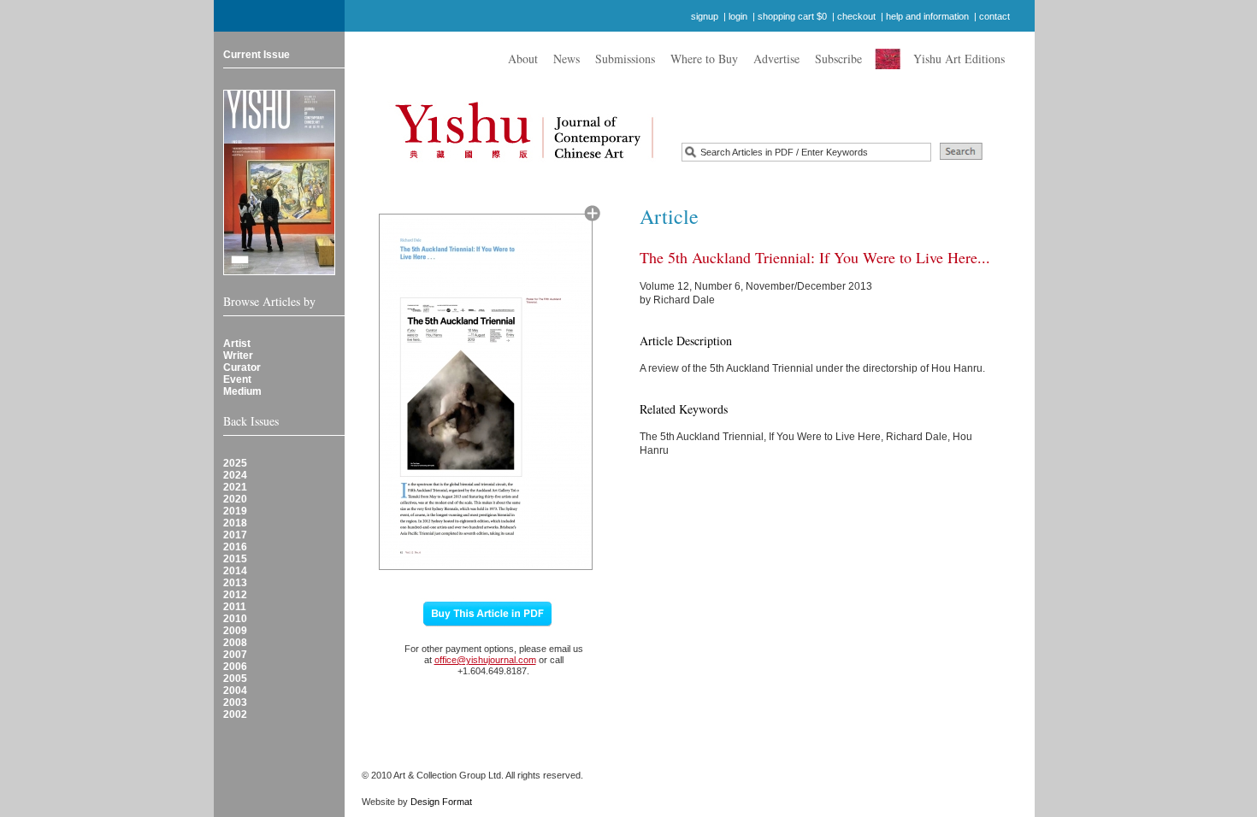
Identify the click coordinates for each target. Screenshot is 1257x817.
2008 (235, 643)
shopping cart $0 (792, 16)
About (523, 58)
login (738, 16)
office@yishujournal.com (485, 660)
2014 (235, 571)
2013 (235, 583)
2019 (235, 511)
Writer (238, 355)
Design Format (441, 801)
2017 (235, 535)
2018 (235, 523)
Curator (242, 367)
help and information (927, 16)
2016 (235, 547)
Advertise (776, 58)
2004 (235, 691)
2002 (235, 714)
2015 (235, 559)
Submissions (625, 58)
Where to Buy (704, 58)
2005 (235, 679)
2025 (235, 463)
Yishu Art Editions (959, 58)
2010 (235, 619)
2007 (235, 655)
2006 (235, 667)
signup (704, 16)
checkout (856, 16)
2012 (235, 595)
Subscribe (838, 58)
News (566, 58)
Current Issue (256, 55)
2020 (235, 499)
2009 (235, 631)
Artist (237, 344)
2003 (235, 702)
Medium (242, 391)
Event (237, 379)
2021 (235, 487)
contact (994, 16)
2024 (235, 475)
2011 (234, 607)
